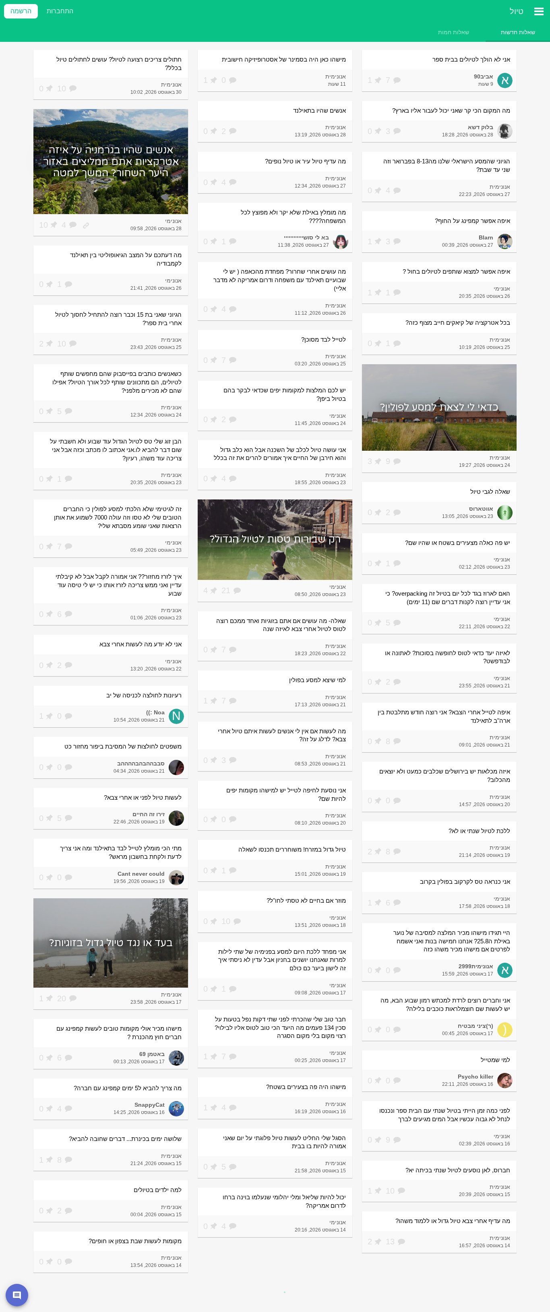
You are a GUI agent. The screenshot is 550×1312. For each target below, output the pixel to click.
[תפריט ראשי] (539, 11)
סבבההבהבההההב (141, 763)
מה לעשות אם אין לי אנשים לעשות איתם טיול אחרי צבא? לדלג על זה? (282, 735)
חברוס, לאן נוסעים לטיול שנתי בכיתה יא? (457, 1170)
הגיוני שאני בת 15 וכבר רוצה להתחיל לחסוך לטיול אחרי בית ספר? (118, 318)
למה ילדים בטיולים (158, 1189)
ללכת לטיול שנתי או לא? (479, 830)
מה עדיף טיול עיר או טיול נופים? (305, 161)
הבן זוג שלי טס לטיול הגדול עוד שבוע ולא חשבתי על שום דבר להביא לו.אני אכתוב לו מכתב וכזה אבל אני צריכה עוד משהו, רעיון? (116, 449)
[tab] (518, 32)
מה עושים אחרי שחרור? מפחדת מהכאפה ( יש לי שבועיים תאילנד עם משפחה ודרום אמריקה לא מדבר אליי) (279, 279)
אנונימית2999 (476, 966)
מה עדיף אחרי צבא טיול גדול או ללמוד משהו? (452, 1220)
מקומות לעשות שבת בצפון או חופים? (135, 1241)
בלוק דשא (480, 127)
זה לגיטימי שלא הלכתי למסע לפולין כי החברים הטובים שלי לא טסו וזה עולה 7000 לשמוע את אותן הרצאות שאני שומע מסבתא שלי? (118, 517)
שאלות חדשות (518, 32)
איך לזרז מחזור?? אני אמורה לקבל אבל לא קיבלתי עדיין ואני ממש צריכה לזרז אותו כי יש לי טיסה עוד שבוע (119, 584)
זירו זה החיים (148, 814)
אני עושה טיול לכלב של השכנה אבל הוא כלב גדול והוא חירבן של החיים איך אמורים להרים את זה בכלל (280, 454)
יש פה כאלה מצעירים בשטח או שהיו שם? (457, 542)
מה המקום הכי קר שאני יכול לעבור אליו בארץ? (451, 110)
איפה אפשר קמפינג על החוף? (472, 220)
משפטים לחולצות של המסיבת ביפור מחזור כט (123, 746)
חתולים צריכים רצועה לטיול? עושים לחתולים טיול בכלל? (119, 63)
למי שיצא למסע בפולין (317, 680)
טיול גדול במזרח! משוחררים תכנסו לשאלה (292, 849)
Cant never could (141, 874)
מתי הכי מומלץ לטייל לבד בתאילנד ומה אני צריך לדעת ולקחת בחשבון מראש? (121, 852)
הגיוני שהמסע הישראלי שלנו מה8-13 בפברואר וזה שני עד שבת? (446, 165)
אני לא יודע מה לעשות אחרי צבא (140, 644)
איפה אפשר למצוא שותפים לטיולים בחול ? (456, 271)
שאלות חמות (453, 32)
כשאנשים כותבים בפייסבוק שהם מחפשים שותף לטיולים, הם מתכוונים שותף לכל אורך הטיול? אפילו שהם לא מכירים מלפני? (117, 382)
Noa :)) (155, 712)
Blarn (486, 237)
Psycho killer (475, 1076)
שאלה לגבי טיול (490, 491)
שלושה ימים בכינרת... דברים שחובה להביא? (125, 1138)
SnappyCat (149, 1105)
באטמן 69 (152, 1054)
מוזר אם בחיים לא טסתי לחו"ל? (306, 900)
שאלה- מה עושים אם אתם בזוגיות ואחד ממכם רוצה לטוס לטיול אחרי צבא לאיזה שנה (281, 625)
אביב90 (483, 76)
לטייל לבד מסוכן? (323, 339)
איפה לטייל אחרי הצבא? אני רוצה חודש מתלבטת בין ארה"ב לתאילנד (444, 716)
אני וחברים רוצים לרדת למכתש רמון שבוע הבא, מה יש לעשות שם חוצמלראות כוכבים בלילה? (445, 1004)
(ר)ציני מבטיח (475, 1026)
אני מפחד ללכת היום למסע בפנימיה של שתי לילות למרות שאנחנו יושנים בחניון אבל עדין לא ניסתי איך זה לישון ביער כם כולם (282, 960)
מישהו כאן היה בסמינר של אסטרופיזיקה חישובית (284, 59)
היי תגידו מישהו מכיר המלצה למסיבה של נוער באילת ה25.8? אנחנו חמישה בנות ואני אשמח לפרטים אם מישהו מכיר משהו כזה (451, 941)
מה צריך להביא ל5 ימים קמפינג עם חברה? (128, 1088)
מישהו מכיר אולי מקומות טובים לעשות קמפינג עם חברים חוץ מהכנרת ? (119, 1032)
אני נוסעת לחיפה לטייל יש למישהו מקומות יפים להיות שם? (286, 794)
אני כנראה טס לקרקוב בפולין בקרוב (465, 881)
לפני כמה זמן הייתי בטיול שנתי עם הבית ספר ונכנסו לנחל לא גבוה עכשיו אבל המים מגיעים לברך (444, 1114)
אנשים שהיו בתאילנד (319, 110)
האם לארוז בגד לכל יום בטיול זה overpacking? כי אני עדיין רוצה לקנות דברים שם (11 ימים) (447, 597)
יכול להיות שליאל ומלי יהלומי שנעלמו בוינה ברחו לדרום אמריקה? (284, 1201)
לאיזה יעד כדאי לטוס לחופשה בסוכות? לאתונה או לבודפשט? (447, 657)
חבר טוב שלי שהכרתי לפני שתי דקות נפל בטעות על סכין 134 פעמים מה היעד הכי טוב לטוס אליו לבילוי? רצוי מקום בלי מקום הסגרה (280, 1027)
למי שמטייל (495, 1059)
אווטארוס (481, 508)
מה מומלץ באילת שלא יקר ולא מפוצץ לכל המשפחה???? (293, 216)
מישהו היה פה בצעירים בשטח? (306, 1086)
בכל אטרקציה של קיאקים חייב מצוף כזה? (457, 322)
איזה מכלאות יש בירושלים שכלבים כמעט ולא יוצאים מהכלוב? (444, 775)
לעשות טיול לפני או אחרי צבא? (143, 797)
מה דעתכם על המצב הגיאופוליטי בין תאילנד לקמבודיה (126, 259)
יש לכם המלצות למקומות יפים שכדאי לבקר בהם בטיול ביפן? (284, 394)
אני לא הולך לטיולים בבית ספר (471, 59)
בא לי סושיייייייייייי (306, 237)
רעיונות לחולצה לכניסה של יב (144, 695)
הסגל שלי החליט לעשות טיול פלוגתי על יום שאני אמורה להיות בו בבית (284, 1142)
